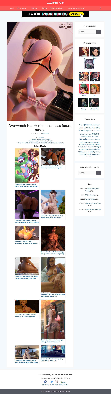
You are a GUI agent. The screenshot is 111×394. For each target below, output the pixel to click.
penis (92, 152)
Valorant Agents (21, 8)
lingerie (34, 139)
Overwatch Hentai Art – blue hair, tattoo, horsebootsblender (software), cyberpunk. (41, 142)
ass (87, 128)
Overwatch (41, 137)
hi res (94, 142)
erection (96, 136)
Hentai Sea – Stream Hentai (76, 8)
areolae (84, 128)
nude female (86, 152)
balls (90, 128)
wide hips (89, 157)
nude (80, 152)
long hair (90, 147)
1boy (80, 125)
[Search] (98, 32)
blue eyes (84, 134)
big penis (88, 131)
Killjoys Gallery (90, 195)
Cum (92, 136)
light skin (84, 147)
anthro (80, 128)
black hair (94, 130)
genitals (90, 142)
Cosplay (44, 8)
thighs (98, 154)
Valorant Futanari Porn (93, 203)
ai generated (95, 125)
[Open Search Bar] (100, 8)
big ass (94, 128)
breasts (95, 133)
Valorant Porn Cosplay (93, 209)
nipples (97, 149)
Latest (11, 8)
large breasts (89, 144)
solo (85, 154)
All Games (34, 8)
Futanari (86, 142)
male (86, 149)
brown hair (84, 136)
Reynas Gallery (90, 199)
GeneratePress (65, 391)
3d (89, 124)
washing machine (45, 139)
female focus (91, 139)
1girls (85, 124)
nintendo (91, 149)
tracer (38, 139)
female (83, 139)
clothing (89, 136)
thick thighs (92, 154)
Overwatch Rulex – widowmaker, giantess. (41, 141)
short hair (81, 154)
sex (100, 152)
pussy (96, 152)
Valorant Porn (55, 3)
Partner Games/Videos (56, 8)
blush (89, 134)
